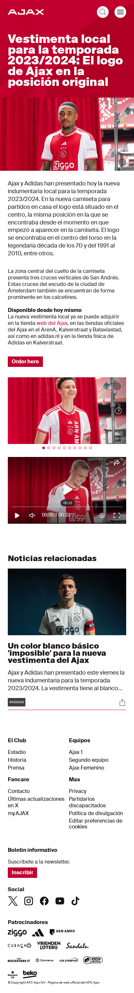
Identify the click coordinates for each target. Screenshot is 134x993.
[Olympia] (68, 960)
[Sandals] (77, 946)
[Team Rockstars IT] (19, 960)
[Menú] (120, 12)
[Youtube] (60, 901)
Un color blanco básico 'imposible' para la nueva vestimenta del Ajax (57, 653)
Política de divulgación (96, 813)
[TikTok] (75, 901)
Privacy (77, 791)
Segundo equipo (88, 760)
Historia (17, 760)
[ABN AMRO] (61, 932)
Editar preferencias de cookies (95, 824)
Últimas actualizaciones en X (36, 802)
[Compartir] (122, 702)
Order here (25, 361)
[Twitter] (13, 901)
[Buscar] (103, 12)
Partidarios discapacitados (87, 802)
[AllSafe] (93, 960)
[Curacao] (20, 946)
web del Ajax (52, 323)
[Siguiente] (112, 410)
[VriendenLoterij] (48, 946)
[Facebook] (44, 901)
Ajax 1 (76, 752)
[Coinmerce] (44, 960)
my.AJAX (18, 813)
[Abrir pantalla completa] (122, 162)
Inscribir (22, 872)
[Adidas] (38, 932)
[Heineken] (13, 975)
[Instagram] (28, 901)
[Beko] (30, 975)
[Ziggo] (17, 932)
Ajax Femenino (86, 768)
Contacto (19, 791)
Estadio (17, 752)
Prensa (16, 768)
